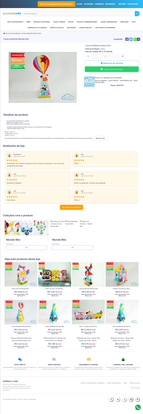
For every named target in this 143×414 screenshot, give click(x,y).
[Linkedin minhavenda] (118, 399)
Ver (26, 247)
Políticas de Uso (134, 383)
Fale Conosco (135, 388)
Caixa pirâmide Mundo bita (31, 33)
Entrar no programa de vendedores (56, 4)
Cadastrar (132, 4)
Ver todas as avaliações (71, 207)
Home (7, 33)
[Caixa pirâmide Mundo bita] (43, 77)
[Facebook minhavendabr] (111, 399)
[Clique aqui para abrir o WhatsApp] (138, 407)
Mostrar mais (100, 138)
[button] (111, 4)
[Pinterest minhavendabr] (131, 399)
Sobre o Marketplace (114, 383)
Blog (125, 383)
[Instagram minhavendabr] (124, 399)
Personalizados (16, 33)
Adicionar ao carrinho (113, 63)
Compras (99, 4)
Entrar (122, 4)
